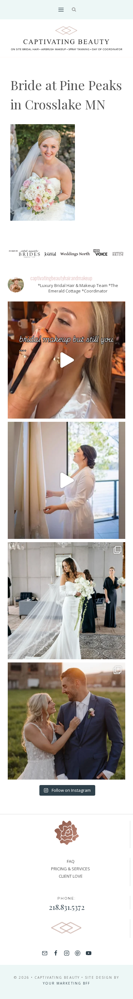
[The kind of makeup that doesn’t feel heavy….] (66, 360)
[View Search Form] (74, 10)
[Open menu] (61, 9)
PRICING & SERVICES (70, 869)
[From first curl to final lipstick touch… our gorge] (66, 721)
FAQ (71, 861)
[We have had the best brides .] (66, 480)
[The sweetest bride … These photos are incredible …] (66, 600)
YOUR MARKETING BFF (66, 983)
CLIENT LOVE (71, 876)
